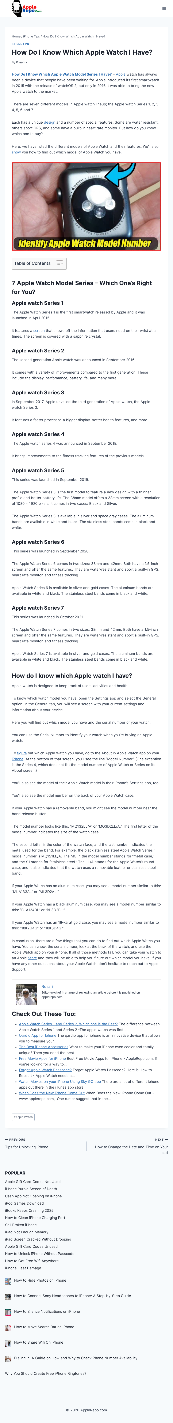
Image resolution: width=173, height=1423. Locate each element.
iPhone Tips (20, 44)
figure (22, 753)
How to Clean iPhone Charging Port (35, 1218)
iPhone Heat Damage (23, 1268)
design (49, 122)
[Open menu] (164, 8)
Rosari (20, 62)
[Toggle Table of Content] (57, 263)
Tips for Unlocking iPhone (26, 1143)
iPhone (17, 759)
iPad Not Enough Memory (26, 1232)
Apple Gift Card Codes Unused (31, 1246)
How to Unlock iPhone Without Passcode (39, 1254)
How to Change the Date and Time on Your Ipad (131, 1146)
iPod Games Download (24, 1203)
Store (32, 958)
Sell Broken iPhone (21, 1225)
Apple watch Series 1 (38, 303)
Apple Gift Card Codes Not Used (33, 1182)
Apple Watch (23, 1117)
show (16, 152)
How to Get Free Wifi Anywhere (32, 1261)
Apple (121, 74)
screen (39, 330)
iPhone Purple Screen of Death (31, 1189)
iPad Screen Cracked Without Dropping (38, 1239)
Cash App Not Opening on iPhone (33, 1196)
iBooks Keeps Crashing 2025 (29, 1210)
